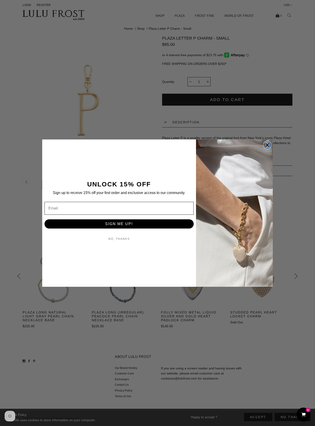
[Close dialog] (267, 145)
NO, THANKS (119, 239)
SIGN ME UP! (119, 224)
